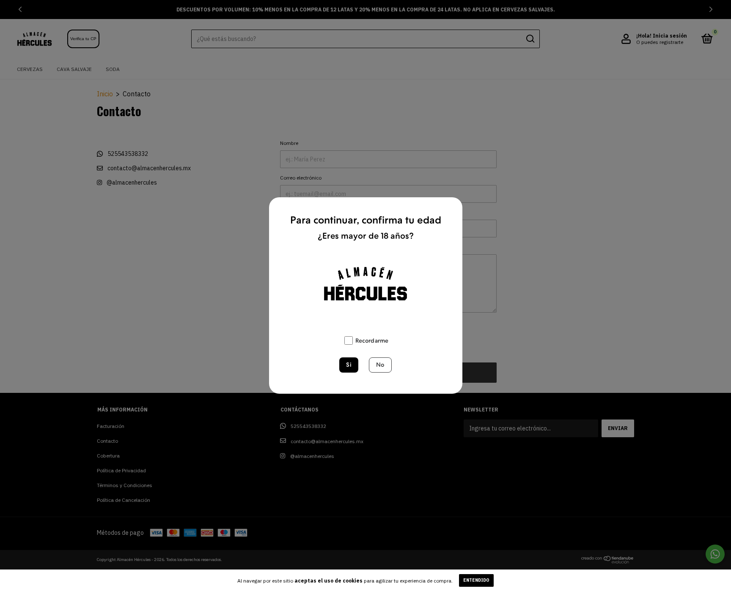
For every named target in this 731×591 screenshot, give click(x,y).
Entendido (476, 580)
